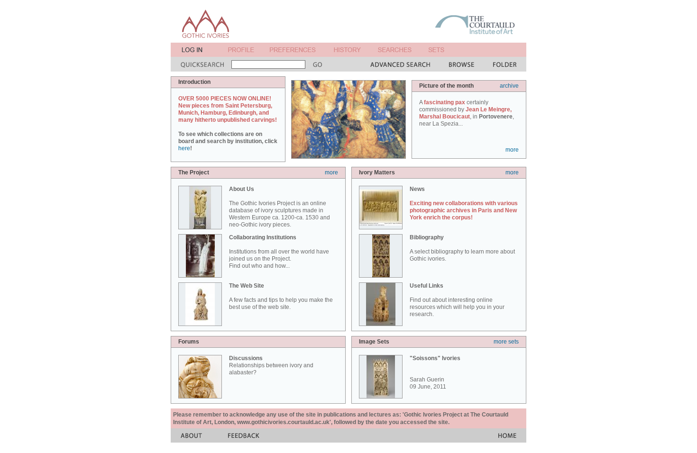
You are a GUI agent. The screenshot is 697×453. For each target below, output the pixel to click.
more (512, 149)
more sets (506, 341)
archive (509, 85)
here (184, 148)
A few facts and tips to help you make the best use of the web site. (281, 296)
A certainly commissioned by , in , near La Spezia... (466, 113)
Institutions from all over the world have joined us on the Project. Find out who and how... (279, 251)
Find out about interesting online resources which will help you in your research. (457, 299)
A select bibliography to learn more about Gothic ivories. (462, 248)
